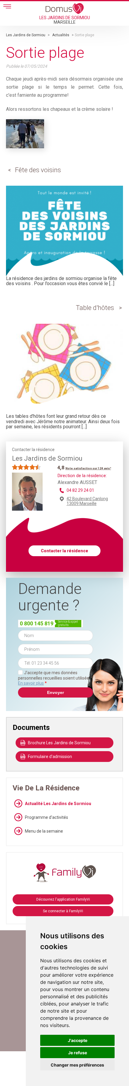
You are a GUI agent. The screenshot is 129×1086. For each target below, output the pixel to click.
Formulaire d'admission (50, 756)
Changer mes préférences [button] (77, 1064)
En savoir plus (31, 683)
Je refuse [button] (77, 1052)
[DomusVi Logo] (65, 8)
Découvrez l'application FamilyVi (63, 899)
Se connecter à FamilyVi (63, 911)
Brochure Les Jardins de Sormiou (59, 742)
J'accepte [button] (77, 1040)
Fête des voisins (38, 170)
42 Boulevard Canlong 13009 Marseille (87, 501)
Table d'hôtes (95, 307)
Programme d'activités (46, 817)
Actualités (60, 35)
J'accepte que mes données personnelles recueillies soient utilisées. (55, 678)
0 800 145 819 (36, 623)
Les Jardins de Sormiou (25, 35)
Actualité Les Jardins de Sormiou (58, 803)
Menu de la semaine (44, 831)
